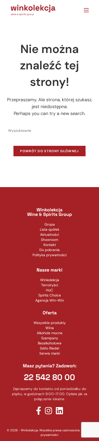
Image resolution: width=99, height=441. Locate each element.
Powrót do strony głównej (49, 151)
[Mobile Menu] (84, 10)
